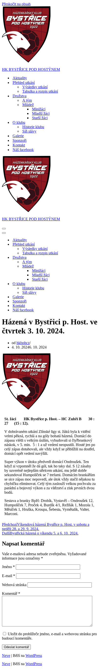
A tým (27, 100)
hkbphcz (23, 343)
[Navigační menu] (4, 228)
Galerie (18, 136)
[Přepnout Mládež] (86, 266)
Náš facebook (23, 150)
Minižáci (38, 109)
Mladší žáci (41, 113)
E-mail (8, 576)
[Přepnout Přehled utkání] (86, 244)
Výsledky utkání (35, 87)
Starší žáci (40, 118)
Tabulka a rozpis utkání (40, 91)
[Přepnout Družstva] (86, 258)
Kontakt (19, 145)
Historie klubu (33, 127)
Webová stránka (14, 585)
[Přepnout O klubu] (86, 284)
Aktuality (20, 78)
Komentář (11, 593)
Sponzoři (19, 140)
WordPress (33, 655)
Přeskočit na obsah (16, 4)
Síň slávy (29, 131)
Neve (6, 655)
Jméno (8, 567)
